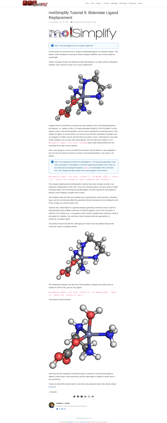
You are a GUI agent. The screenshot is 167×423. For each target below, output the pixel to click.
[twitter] (74, 396)
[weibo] (92, 396)
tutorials (93, 22)
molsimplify (53, 392)
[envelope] (81, 396)
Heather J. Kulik (62, 403)
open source (83, 422)
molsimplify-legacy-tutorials (81, 22)
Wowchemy (70, 422)
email (51, 387)
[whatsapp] (89, 396)
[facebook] (78, 396)
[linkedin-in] (85, 396)
